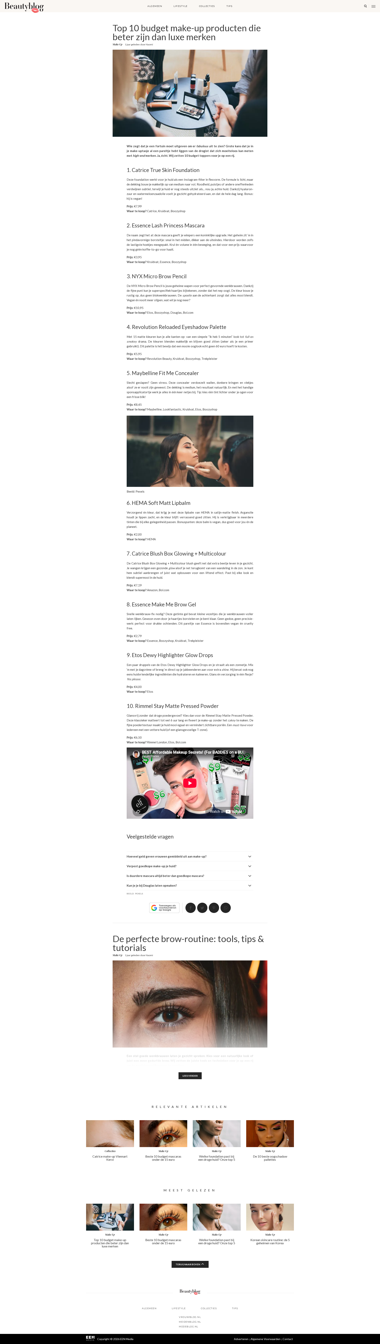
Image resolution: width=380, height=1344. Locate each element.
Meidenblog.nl (190, 1321)
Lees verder (190, 1075)
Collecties (207, 6)
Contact (288, 1339)
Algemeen (154, 6)
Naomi (149, 44)
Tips (229, 6)
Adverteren (241, 1339)
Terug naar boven (188, 1264)
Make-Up (117, 44)
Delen (190, 908)
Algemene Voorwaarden (265, 1339)
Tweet (202, 908)
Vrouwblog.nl (190, 1317)
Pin (214, 908)
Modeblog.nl (188, 1326)
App (225, 908)
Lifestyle (181, 6)
